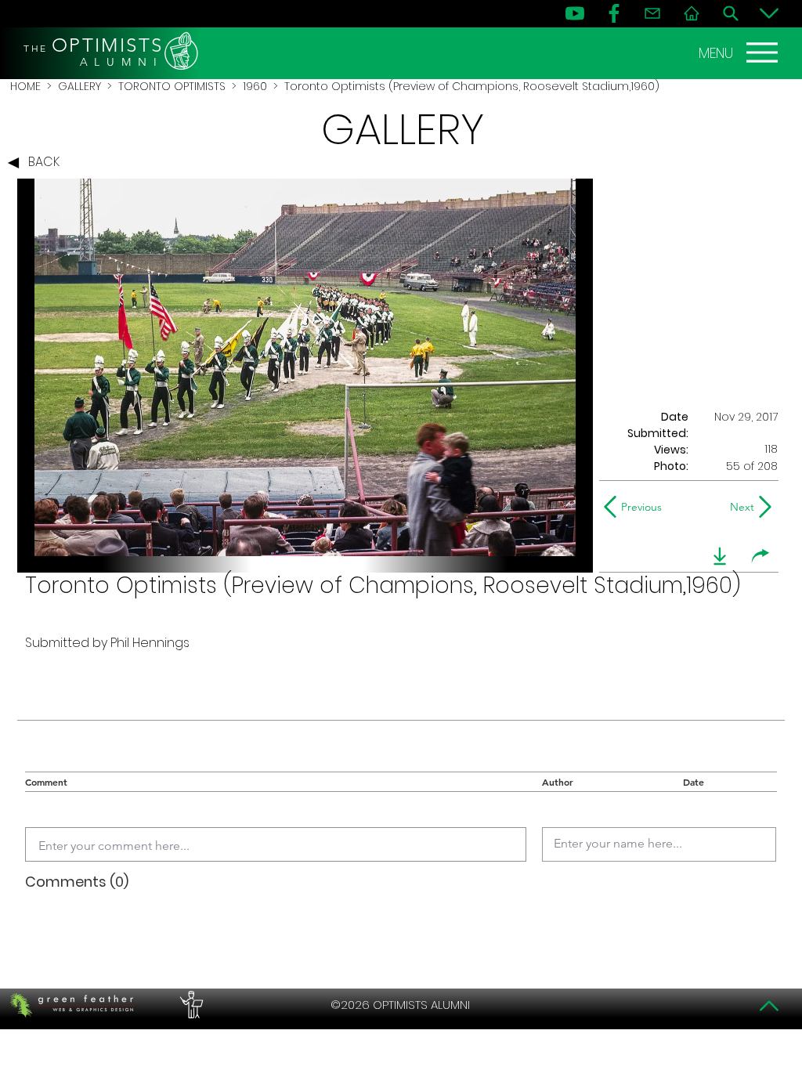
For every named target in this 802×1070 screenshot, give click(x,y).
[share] (760, 556)
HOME (25, 86)
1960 (255, 86)
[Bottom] (769, 13)
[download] (719, 556)
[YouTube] (575, 13)
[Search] (730, 13)
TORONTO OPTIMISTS (172, 86)
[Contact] (652, 13)
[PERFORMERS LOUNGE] (189, 1005)
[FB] (614, 13)
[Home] (691, 13)
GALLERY (79, 86)
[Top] (769, 1006)
